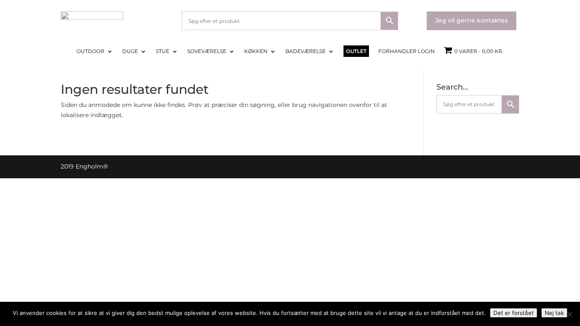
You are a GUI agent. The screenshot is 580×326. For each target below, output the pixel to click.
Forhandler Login (406, 51)
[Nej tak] (569, 314)
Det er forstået (513, 312)
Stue (162, 51)
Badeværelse (305, 51)
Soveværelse (206, 51)
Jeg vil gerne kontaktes (471, 20)
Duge (130, 51)
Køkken (255, 51)
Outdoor (90, 51)
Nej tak (554, 312)
